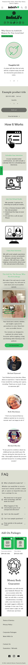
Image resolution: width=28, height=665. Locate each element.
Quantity (14, 100)
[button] (2, 8)
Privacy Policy (7, 624)
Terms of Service (8, 620)
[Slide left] (10, 80)
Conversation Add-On (6, 551)
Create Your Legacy (7, 36)
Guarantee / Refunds (10, 648)
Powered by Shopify (21, 663)
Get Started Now (14, 345)
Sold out (14, 110)
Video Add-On (17, 551)
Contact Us (7, 644)
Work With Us (8, 636)
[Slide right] (17, 80)
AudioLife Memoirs (11, 663)
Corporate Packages (9, 632)
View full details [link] (13, 116)
